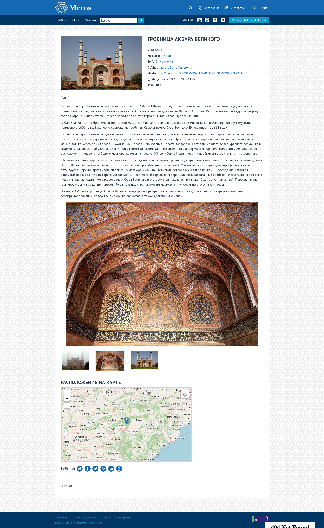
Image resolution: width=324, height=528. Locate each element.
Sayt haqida (212, 8)
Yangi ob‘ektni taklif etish (250, 20)
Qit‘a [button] (74, 20)
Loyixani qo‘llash (122, 517)
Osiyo (158, 49)
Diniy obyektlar (165, 61)
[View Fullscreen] (67, 405)
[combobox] (118, 20)
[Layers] (185, 394)
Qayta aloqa (90, 517)
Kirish (265, 8)
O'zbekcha (238, 8)
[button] (69, 274)
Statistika (105, 517)
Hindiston (167, 55)
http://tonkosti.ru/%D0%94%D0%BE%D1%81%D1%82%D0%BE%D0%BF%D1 (203, 73)
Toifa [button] (61, 20)
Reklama (75, 517)
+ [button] (67, 393)
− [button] (67, 398)
